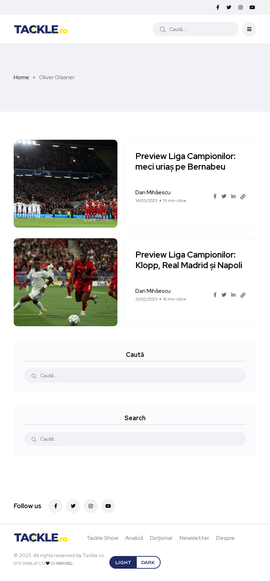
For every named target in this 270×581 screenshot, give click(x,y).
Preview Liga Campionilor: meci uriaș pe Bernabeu (185, 161)
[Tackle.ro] (41, 29)
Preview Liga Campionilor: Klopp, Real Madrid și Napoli (188, 260)
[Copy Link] (242, 197)
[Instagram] (91, 506)
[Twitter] (73, 506)
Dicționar (161, 538)
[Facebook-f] (56, 506)
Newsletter (194, 538)
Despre (225, 538)
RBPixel (64, 563)
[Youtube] (108, 506)
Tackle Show (102, 538)
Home (21, 77)
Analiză (134, 538)
